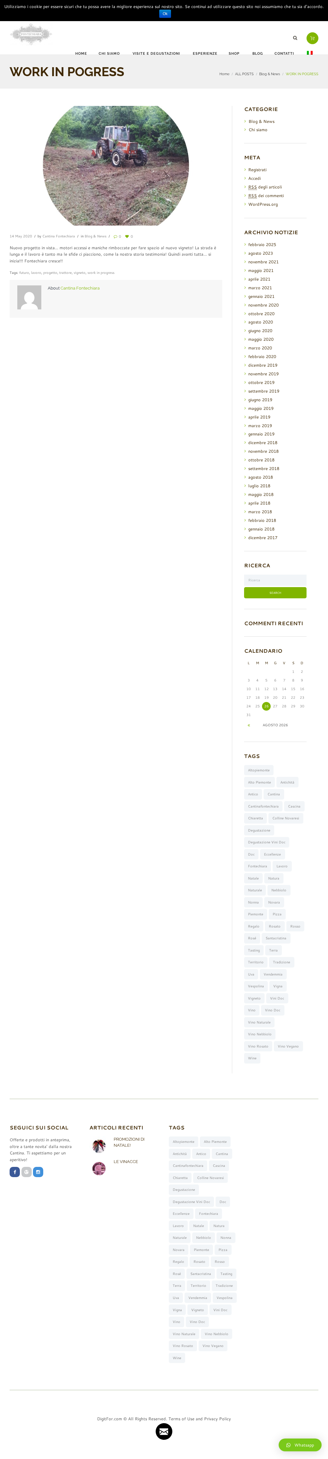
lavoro (36, 272)
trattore (65, 272)
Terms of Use (181, 1419)
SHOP (234, 54)
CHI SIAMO (109, 54)
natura (273, 878)
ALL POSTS (244, 74)
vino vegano (288, 1046)
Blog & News (269, 74)
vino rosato (258, 1046)
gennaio (261, 296)
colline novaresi (285, 818)
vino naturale (259, 1022)
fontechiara (257, 866)
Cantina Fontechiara (58, 236)
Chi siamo (258, 129)
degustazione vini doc (266, 842)
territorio (256, 962)
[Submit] (164, 1431)
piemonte (255, 914)
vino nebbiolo (260, 1034)
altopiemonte (259, 770)
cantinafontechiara (263, 806)
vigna (278, 986)
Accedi (254, 178)
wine (252, 1058)
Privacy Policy (217, 1419)
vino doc (272, 1010)
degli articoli (265, 187)
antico (253, 794)
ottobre (261, 313)
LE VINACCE (126, 1161)
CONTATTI (284, 54)
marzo (260, 288)
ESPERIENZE (205, 54)
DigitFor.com (109, 1419)
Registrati (257, 169)
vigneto (80, 272)
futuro (24, 272)
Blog (257, 54)
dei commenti (266, 195)
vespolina (256, 986)
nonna (253, 902)
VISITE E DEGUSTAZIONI (156, 54)
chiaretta (255, 818)
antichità (287, 782)
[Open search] (296, 37)
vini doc (277, 998)
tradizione (281, 962)
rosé (252, 938)
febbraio (262, 244)
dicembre (262, 365)
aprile (259, 279)
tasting (254, 950)
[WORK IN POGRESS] (116, 166)
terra (273, 950)
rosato (275, 926)
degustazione (259, 830)
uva (251, 974)
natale (253, 878)
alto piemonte (259, 782)
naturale (255, 890)
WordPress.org (263, 204)
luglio (259, 486)
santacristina (276, 938)
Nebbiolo (278, 890)
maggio (261, 270)
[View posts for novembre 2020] (248, 725)
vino (252, 1010)
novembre (263, 262)
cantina (273, 794)
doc (251, 854)
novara (274, 902)
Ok (165, 14)
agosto (260, 253)
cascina (294, 806)
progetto (50, 272)
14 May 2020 (21, 236)
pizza (277, 914)
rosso (295, 926)
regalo (253, 926)
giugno (260, 330)
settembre (263, 391)
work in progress (100, 272)
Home (81, 54)
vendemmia (273, 974)
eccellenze (272, 854)
